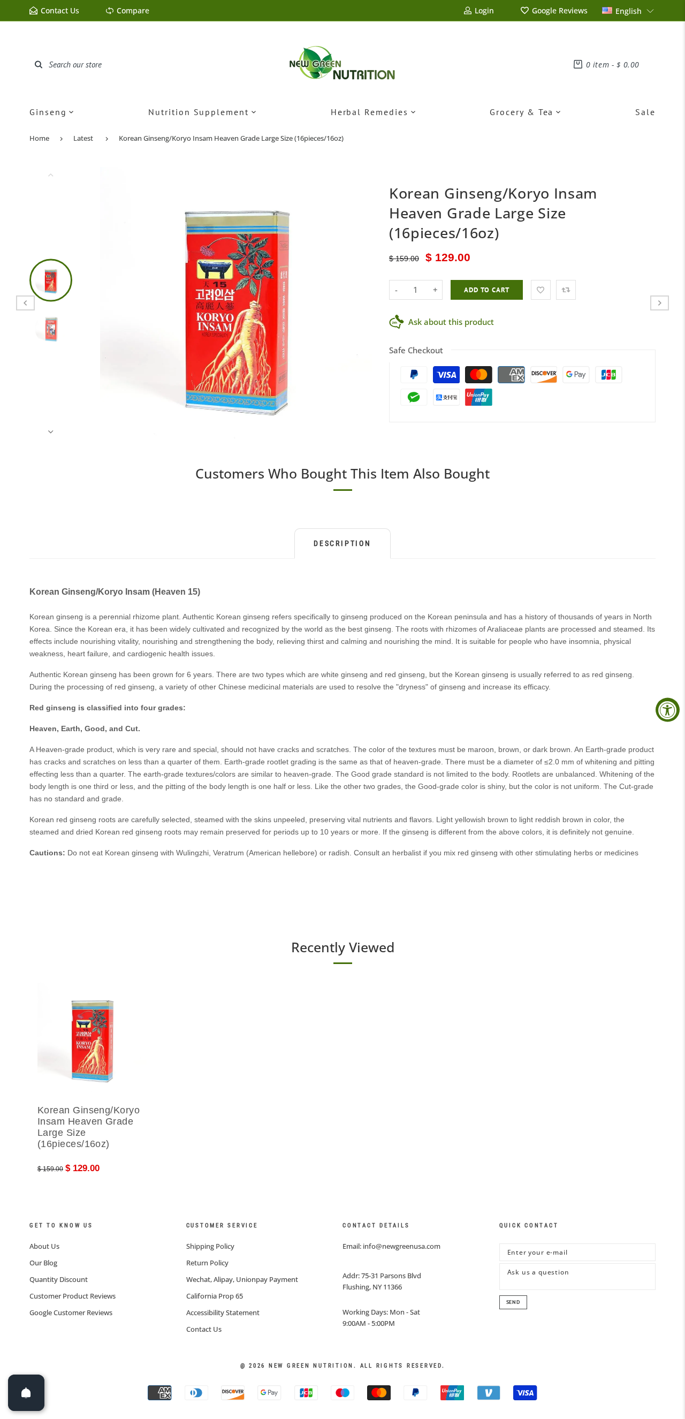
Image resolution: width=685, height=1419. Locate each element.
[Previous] (115, 302)
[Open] (26, 1393)
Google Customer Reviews (70, 1312)
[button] (628, 10)
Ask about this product (451, 321)
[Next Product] (659, 302)
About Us (44, 1246)
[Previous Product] (25, 302)
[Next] (356, 302)
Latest (83, 138)
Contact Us (204, 1329)
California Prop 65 (214, 1296)
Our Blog (43, 1263)
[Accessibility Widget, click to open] (668, 709)
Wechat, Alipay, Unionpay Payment (242, 1279)
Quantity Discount (58, 1279)
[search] (38, 64)
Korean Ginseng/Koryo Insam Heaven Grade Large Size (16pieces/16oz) (231, 138)
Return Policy (207, 1263)
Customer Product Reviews (72, 1296)
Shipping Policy (210, 1246)
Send (513, 1302)
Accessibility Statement (223, 1312)
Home (39, 138)
